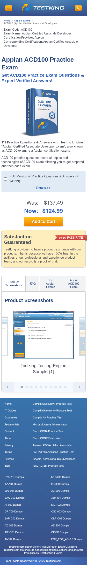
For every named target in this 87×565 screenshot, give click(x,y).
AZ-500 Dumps (60, 525)
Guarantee (11, 417)
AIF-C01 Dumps (14, 532)
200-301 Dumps (14, 490)
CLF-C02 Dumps (61, 518)
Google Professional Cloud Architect (54, 458)
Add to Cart (43, 221)
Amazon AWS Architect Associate (52, 445)
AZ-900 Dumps (60, 490)
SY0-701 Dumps (14, 477)
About (8, 438)
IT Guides (10, 410)
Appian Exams (22, 20)
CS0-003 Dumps (61, 511)
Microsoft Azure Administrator (50, 424)
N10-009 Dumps (61, 477)
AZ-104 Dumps (13, 484)
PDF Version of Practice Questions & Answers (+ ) (43, 179)
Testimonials (12, 424)
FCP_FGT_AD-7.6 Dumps (66, 539)
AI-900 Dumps (13, 504)
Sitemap (9, 458)
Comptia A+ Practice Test (47, 417)
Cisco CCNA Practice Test (48, 431)
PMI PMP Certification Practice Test (53, 452)
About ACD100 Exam (74, 284)
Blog (7, 465)
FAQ (33, 283)
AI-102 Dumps (13, 539)
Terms (8, 452)
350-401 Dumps (60, 497)
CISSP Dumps (59, 532)
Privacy (9, 445)
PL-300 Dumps (60, 484)
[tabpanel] (43, 343)
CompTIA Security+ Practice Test (52, 403)
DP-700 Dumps (14, 511)
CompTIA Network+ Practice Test (52, 410)
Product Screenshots (13, 283)
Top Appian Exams (50, 284)
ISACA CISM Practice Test (48, 465)
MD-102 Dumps (60, 504)
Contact (9, 431)
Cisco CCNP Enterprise (46, 438)
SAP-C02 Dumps (15, 518)
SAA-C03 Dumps (15, 497)
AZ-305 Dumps (13, 525)
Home (7, 20)
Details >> (43, 188)
